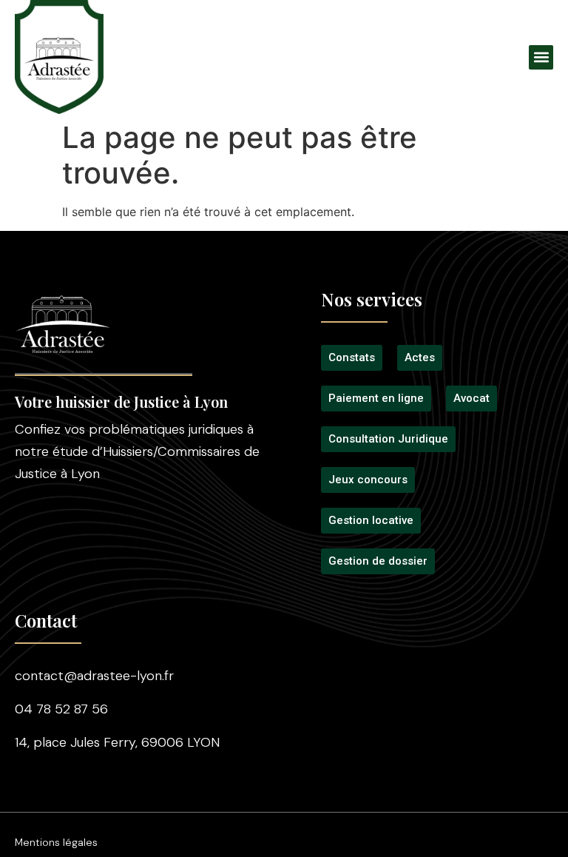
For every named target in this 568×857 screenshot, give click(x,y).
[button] (541, 57)
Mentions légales (56, 842)
